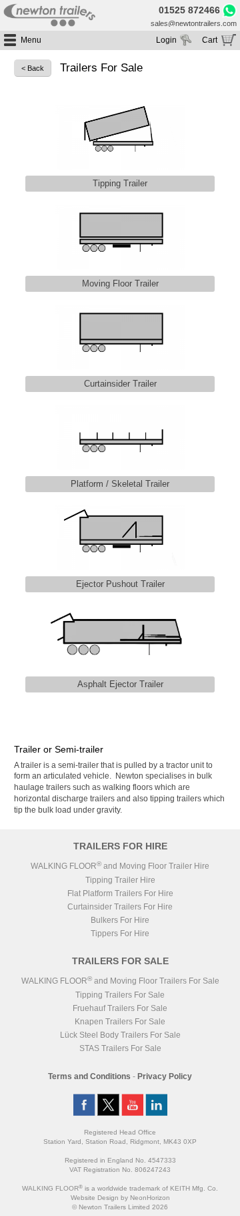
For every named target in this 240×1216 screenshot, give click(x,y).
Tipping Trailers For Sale (120, 995)
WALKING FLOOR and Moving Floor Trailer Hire (120, 866)
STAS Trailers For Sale (120, 1048)
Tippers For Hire (120, 933)
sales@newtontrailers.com (194, 23)
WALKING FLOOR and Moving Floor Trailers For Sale (120, 981)
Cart (209, 40)
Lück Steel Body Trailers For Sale (120, 1035)
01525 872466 (189, 10)
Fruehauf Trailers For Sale (120, 1008)
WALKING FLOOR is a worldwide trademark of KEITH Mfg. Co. (120, 1188)
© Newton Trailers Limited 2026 (120, 1207)
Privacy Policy (164, 1076)
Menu (31, 40)
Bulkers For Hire (120, 920)
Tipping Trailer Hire (120, 880)
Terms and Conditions (89, 1076)
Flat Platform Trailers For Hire (120, 893)
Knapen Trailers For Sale (120, 1021)
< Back (32, 68)
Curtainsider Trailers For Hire (120, 906)
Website (95, 1197)
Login (166, 40)
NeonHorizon (150, 1197)
